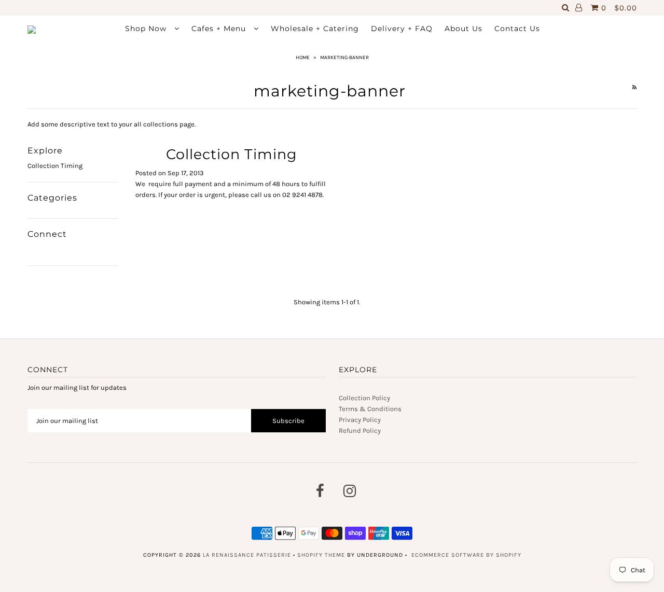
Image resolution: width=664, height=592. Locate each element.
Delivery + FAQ (402, 28)
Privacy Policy (360, 420)
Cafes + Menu (219, 28)
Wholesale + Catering (315, 28)
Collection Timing (54, 166)
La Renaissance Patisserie (247, 555)
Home (303, 57)
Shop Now (147, 28)
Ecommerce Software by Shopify (466, 555)
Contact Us (517, 28)
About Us (463, 28)
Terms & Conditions (370, 409)
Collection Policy (364, 398)
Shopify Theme (321, 555)
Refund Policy (360, 430)
